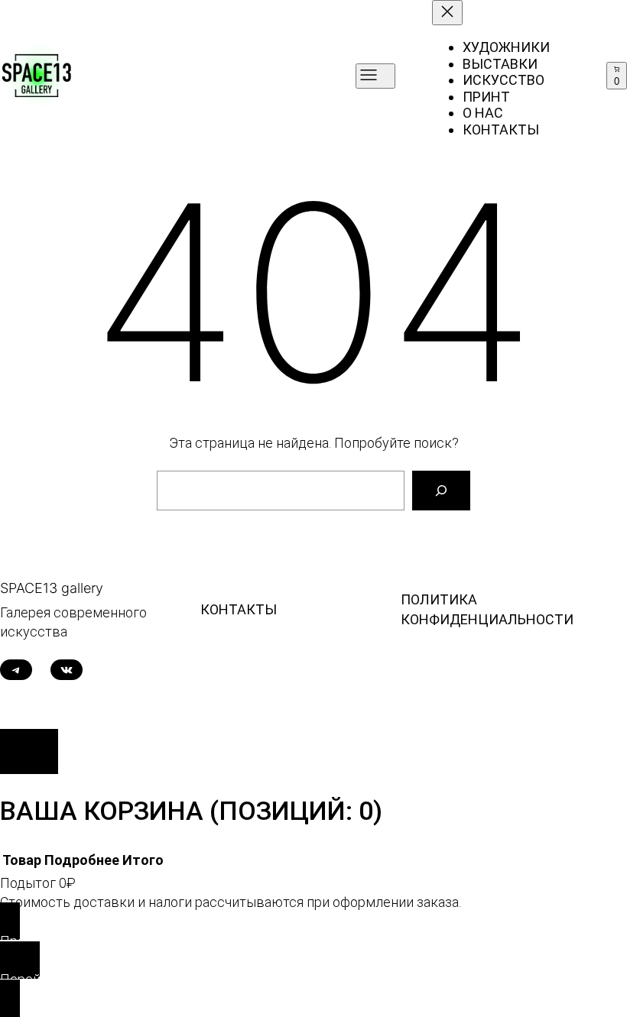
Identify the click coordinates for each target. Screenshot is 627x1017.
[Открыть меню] (375, 76)
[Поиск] (441, 490)
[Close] (29, 751)
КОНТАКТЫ (238, 609)
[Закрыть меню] (447, 12)
